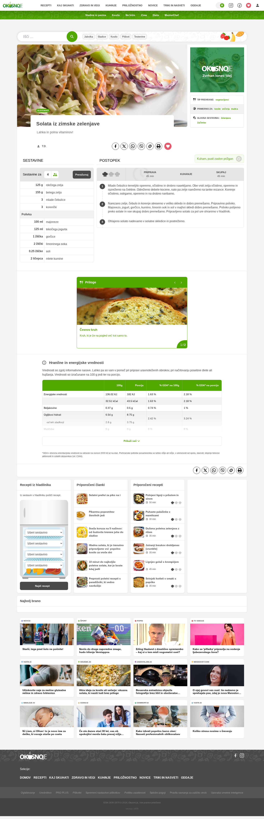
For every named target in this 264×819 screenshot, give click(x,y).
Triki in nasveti (174, 5)
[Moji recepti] (248, 5)
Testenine (139, 36)
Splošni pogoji (158, 792)
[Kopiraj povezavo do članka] (150, 146)
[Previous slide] (175, 283)
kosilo (217, 109)
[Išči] (72, 36)
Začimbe (201, 122)
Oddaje (196, 5)
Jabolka (88, 36)
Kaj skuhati (65, 5)
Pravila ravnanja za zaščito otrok (188, 792)
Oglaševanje (28, 792)
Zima (144, 15)
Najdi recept (42, 585)
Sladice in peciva (95, 15)
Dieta (156, 15)
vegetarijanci (222, 100)
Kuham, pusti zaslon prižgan (215, 158)
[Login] (257, 5)
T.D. (44, 146)
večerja (226, 109)
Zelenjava (226, 118)
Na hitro (130, 15)
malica (234, 109)
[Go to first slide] (181, 283)
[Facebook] (115, 146)
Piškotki (77, 792)
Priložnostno (132, 5)
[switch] (220, 5)
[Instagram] (242, 755)
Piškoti (125, 36)
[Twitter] (124, 146)
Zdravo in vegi (90, 5)
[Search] (231, 5)
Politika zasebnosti (134, 792)
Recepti (46, 5)
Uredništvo (45, 792)
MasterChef (172, 15)
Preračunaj (81, 174)
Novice (153, 5)
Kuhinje (111, 5)
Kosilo (116, 15)
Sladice (102, 36)
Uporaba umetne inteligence (227, 792)
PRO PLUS (62, 792)
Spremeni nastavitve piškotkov (103, 792)
